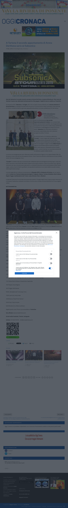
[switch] (50, 254)
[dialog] (34, 254)
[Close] (57, 233)
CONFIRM (24, 273)
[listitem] (34, 251)
